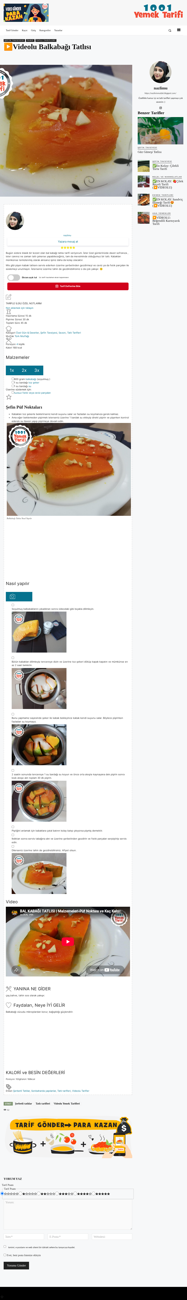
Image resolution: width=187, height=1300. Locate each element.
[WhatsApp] (171, 56)
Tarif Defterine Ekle (69, 286)
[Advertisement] (68, 550)
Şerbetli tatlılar (23, 1103)
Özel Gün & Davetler (27, 332)
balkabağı (31, 379)
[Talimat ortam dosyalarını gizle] (25, 596)
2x (24, 370)
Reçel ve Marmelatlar (167, 177)
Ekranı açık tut (29, 277)
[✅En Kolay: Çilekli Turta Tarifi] (144, 166)
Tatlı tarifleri (64, 1090)
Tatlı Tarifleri (46, 40)
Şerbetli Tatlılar (21, 1090)
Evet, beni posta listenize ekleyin (23, 1255)
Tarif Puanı (8, 1185)
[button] (170, 30)
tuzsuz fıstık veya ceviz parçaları (32, 392)
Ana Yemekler (161, 213)
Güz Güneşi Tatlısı (150, 152)
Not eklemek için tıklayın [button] (19, 307)
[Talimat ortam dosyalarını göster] (12, 596)
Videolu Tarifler (80, 1090)
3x (36, 370)
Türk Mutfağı (22, 336)
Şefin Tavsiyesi (14, 40)
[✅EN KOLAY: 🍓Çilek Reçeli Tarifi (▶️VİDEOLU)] (144, 181)
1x (12, 370)
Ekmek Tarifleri (162, 195)
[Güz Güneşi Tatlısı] (160, 130)
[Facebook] (154, 56)
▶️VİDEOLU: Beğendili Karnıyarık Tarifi (166, 221)
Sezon (62, 332)
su (29, 386)
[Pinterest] (163, 56)
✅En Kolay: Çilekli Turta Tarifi (165, 167)
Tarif (30, 40)
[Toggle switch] (13, 277)
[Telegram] (179, 56)
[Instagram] (160, 107)
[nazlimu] (160, 72)
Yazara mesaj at (68, 241)
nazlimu (67, 235)
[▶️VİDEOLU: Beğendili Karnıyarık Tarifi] (144, 218)
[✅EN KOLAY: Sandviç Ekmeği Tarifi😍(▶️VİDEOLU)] (144, 200)
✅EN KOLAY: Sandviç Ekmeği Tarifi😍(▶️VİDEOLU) (167, 202)
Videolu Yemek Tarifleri (67, 1103)
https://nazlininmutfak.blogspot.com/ (160, 93)
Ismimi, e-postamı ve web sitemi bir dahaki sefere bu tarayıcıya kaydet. (41, 1247)
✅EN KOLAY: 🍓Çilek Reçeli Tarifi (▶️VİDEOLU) (167, 184)
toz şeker (33, 382)
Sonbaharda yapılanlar (43, 1090)
